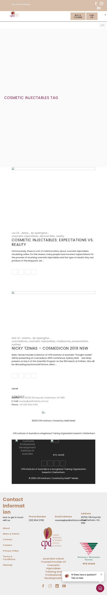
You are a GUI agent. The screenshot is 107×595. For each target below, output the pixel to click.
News (25, 233)
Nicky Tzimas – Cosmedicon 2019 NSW (50, 348)
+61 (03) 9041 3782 (28, 404)
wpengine (41, 233)
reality (60, 236)
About (6, 528)
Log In (15, 388)
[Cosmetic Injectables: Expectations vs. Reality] (53, 196)
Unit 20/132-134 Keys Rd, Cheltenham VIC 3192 (42, 397)
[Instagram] (56, 463)
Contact (7, 539)
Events (26, 338)
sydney (16, 344)
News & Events (11, 533)
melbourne (63, 341)
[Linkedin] (50, 463)
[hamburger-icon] (102, 25)
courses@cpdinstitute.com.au (33, 401)
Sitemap (7, 565)
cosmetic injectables (25, 236)
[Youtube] (63, 463)
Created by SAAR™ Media (65, 478)
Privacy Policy (11, 550)
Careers (7, 545)
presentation (80, 341)
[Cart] (104, 16)
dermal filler (47, 236)
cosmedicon (19, 341)
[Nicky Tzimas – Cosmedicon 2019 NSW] (53, 311)
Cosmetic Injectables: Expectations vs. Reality (53, 242)
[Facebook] (44, 463)
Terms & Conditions (9, 558)
